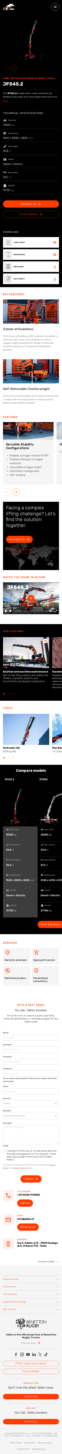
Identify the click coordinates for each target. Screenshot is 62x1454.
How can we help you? (15, 1115)
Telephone (7, 1069)
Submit (29, 1178)
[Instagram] (22, 1354)
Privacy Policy (16, 1443)
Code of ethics (23, 1449)
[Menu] (55, 7)
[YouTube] (28, 1354)
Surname (7, 1045)
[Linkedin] (34, 1354)
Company (7, 1057)
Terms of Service (20, 1168)
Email (6, 1086)
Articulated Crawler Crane (28, 78)
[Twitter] (40, 1354)
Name (6, 1033)
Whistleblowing (38, 1449)
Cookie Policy (30, 1443)
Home (6, 78)
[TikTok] (46, 1354)
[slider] (28, 611)
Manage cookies (45, 1443)
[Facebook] (16, 1354)
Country (7, 1098)
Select (7, 1103)
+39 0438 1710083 (28, 1194)
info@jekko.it (25, 1219)
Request (7, 1111)
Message (7, 1123)
